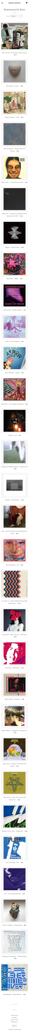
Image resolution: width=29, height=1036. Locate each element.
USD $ (13, 1025)
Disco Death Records (16, 1029)
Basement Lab (14, 1015)
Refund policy (14, 1021)
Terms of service (14, 1019)
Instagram (14, 1017)
